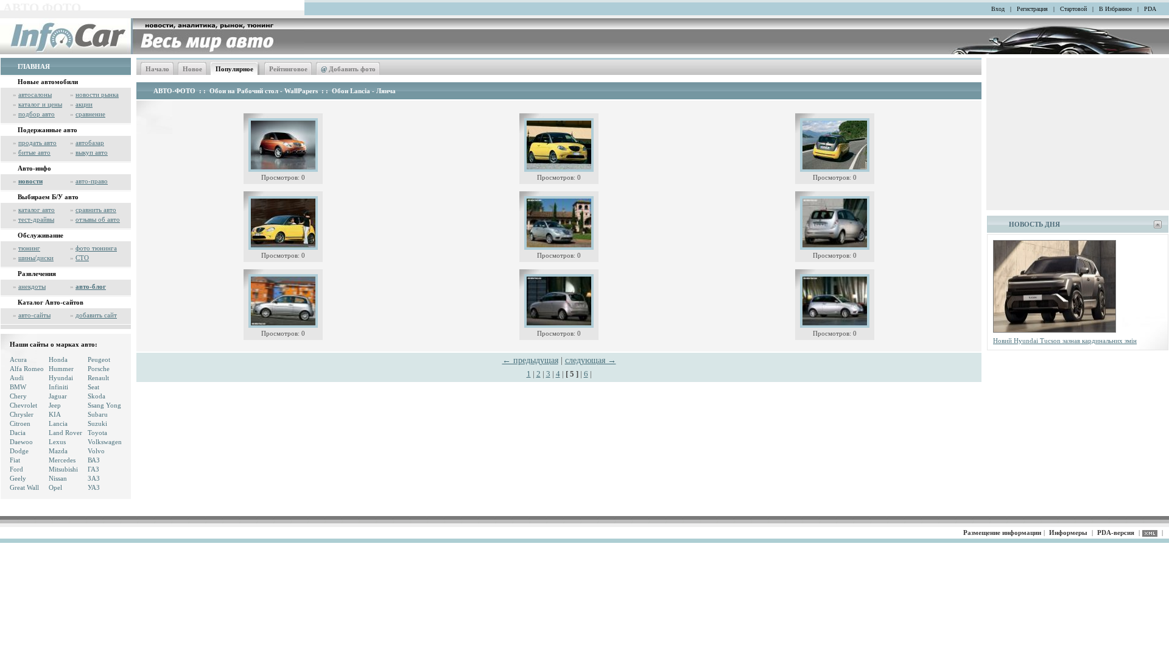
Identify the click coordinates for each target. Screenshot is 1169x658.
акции (84, 104)
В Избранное (1115, 8)
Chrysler (21, 414)
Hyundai (61, 377)
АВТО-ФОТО (174, 90)
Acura (18, 359)
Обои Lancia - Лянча (364, 90)
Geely (18, 478)
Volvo (96, 451)
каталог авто (36, 209)
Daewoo (21, 441)
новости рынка (97, 94)
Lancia (58, 423)
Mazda (58, 451)
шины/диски (36, 257)
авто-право (91, 181)
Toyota (97, 432)
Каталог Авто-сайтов (50, 302)
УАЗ (94, 487)
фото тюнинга (96, 248)
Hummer (61, 368)
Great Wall (24, 487)
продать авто (37, 142)
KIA (55, 414)
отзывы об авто (97, 219)
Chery (18, 396)
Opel (55, 487)
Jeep (55, 405)
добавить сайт (96, 315)
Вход (998, 8)
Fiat (15, 460)
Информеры (1068, 532)
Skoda (96, 396)
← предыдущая (530, 360)
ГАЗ (93, 469)
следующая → (590, 360)
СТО (82, 257)
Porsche (99, 368)
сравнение (90, 114)
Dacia (18, 432)
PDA (1150, 8)
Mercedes (62, 460)
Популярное (234, 69)
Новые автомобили (48, 81)
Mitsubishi (63, 469)
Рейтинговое (288, 69)
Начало (157, 69)
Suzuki (97, 423)
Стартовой (1073, 8)
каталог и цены (40, 104)
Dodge (19, 451)
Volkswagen (105, 441)
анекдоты (32, 286)
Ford (16, 469)
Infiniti (58, 387)
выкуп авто (91, 152)
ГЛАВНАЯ (34, 66)
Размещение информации (1002, 532)
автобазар (89, 142)
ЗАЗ (94, 478)
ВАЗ (94, 460)
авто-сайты (34, 315)
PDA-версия (1115, 532)
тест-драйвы (36, 219)
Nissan (58, 478)
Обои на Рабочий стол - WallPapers (263, 90)
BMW (18, 387)
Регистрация (1032, 8)
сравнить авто (95, 209)
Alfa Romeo (27, 368)
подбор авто (36, 114)
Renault (98, 377)
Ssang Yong (104, 405)
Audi (17, 377)
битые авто (34, 152)
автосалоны (35, 94)
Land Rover (65, 432)
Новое (192, 69)
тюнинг (29, 248)
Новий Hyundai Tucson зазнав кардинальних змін (1065, 340)
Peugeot (99, 359)
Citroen (20, 423)
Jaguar (58, 396)
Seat (93, 387)
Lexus (57, 441)
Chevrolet (23, 405)
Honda (58, 359)
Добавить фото (348, 69)
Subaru (98, 414)
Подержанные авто (47, 129)
